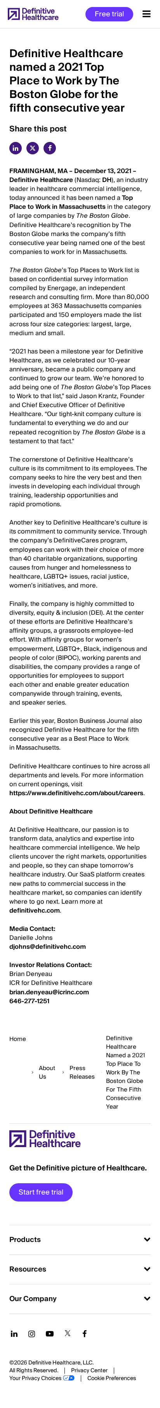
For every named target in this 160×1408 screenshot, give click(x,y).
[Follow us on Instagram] (32, 1333)
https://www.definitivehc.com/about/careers (76, 793)
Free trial (109, 14)
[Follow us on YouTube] (49, 1333)
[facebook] (49, 148)
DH (106, 180)
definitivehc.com (34, 910)
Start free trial (41, 1192)
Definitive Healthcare (42, 180)
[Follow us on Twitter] (67, 1333)
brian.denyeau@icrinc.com (49, 992)
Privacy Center (89, 1371)
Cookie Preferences (111, 1378)
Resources (27, 1269)
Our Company (33, 1299)
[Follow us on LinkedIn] (14, 1333)
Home (17, 1039)
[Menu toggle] (146, 14)
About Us (47, 1072)
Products (25, 1240)
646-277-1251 (29, 1001)
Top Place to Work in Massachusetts (71, 202)
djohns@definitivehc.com (47, 946)
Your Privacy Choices (35, 1378)
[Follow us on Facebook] (84, 1333)
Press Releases (82, 1072)
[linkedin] (15, 148)
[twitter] (32, 148)
